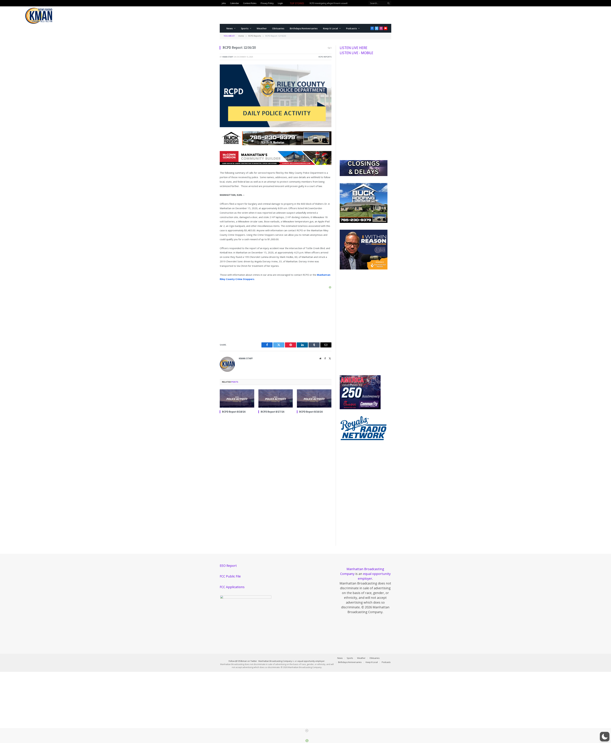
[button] (604, 736)
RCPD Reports (325, 57)
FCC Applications (232, 587)
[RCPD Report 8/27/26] (275, 398)
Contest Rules (249, 3)
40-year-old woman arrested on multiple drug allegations (335, 3)
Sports (245, 28)
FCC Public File (230, 576)
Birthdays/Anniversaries (304, 28)
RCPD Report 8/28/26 (234, 411)
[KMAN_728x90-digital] (275, 164)
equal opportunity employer (311, 661)
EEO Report (228, 565)
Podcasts (351, 28)
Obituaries (278, 28)
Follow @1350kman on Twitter (243, 661)
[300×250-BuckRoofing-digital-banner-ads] (363, 222)
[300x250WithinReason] (363, 268)
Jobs (224, 3)
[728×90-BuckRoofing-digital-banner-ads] (275, 144)
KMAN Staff (227, 57)
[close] (306, 730)
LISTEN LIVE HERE (353, 48)
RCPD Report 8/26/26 (311, 411)
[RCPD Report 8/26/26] (314, 398)
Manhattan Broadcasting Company (275, 661)
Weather (262, 28)
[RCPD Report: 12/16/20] (275, 126)
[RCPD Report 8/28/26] (237, 398)
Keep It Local (330, 28)
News (229, 28)
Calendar (234, 3)
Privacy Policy (267, 3)
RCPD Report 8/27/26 (272, 411)
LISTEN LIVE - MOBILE (356, 53)
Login (280, 3)
